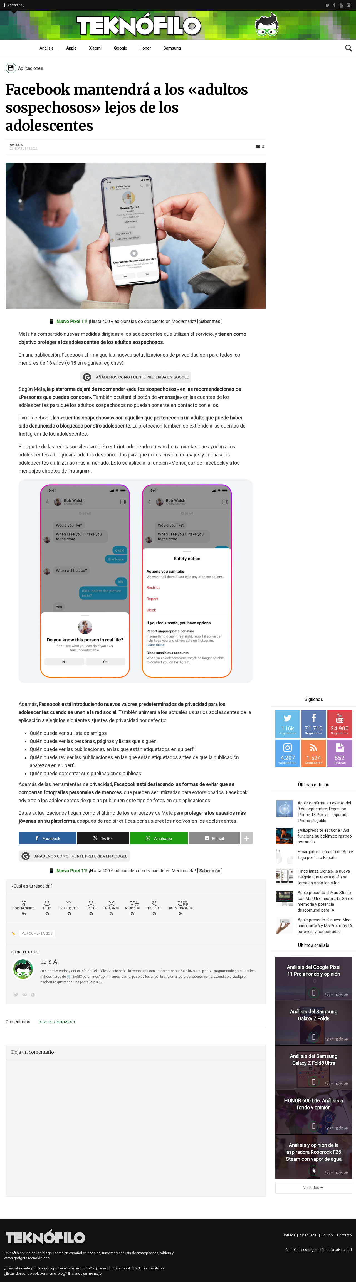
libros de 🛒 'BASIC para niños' (76, 977)
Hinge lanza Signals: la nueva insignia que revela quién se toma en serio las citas (324, 877)
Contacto (344, 1235)
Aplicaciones (30, 68)
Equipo (327, 1235)
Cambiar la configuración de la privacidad (318, 1250)
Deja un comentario (55, 1022)
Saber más (209, 321)
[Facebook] (334, 5)
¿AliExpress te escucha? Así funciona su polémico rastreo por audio (325, 836)
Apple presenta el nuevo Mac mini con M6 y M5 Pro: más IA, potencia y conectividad (325, 925)
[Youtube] (341, 5)
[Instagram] (348, 5)
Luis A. (19, 145)
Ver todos (311, 1187)
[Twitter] (327, 5)
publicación (47, 355)
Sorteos (289, 1235)
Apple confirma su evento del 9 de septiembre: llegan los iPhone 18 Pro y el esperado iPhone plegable (324, 812)
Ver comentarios (37, 933)
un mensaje (92, 1273)
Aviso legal (308, 1235)
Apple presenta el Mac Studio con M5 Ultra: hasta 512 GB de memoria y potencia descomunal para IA (325, 901)
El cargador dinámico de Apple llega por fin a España (325, 854)
